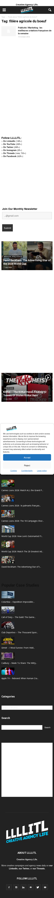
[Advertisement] (23, 89)
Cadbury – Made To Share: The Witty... (19, 663)
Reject (27, 465)
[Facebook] (9, 887)
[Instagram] (16, 887)
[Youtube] (45, 887)
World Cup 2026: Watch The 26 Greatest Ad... (22, 551)
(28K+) (12, 144)
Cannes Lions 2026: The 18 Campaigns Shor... (22, 520)
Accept (27, 457)
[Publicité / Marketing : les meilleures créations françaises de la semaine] (8, 31)
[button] (50, 10)
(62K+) (13, 156)
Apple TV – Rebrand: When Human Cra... (19, 678)
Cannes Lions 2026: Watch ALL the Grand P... (22, 490)
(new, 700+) (14, 153)
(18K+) (12, 141)
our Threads (39, 868)
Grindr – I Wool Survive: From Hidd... (18, 647)
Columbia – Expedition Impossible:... (18, 601)
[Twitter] (38, 887)
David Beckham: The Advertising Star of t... (21, 566)
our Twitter (24, 868)
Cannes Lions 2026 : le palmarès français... (21, 505)
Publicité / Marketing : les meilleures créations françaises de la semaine (34, 31)
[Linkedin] (23, 887)
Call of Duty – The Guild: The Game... (18, 617)
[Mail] (31, 887)
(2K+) (12, 150)
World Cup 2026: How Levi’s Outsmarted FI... (22, 536)
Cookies (13, 470)
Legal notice (42, 470)
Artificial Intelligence (13, 256)
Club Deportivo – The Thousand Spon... (19, 632)
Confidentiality (27, 470)
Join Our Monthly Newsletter (19, 209)
